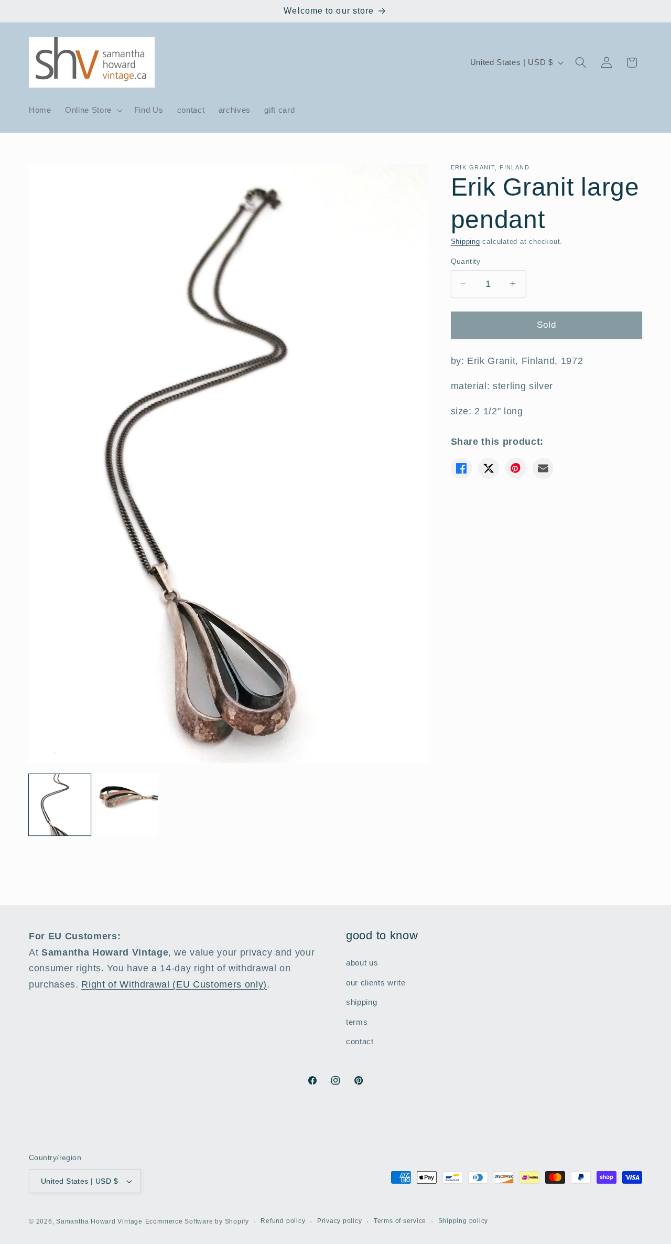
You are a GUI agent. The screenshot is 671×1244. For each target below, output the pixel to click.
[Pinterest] (515, 468)
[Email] (543, 468)
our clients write (375, 982)
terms (356, 1021)
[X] (488, 468)
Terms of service (400, 1221)
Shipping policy (463, 1221)
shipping (361, 1002)
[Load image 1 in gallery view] (60, 805)
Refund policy (283, 1221)
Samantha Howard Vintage (99, 1221)
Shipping (465, 241)
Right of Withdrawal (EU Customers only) (174, 984)
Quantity (466, 260)
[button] (92, 110)
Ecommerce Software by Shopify (197, 1221)
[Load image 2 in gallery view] (127, 805)
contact (360, 1041)
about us (362, 962)
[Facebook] (461, 468)
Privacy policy (339, 1221)
